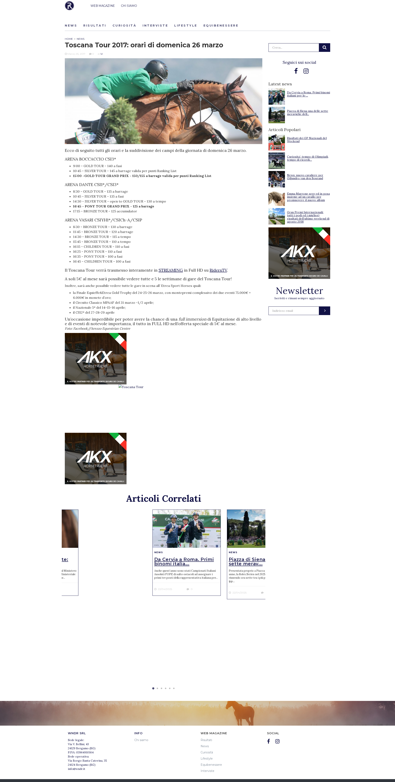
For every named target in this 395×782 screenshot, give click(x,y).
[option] (186, 553)
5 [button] (170, 689)
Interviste (155, 25)
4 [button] (166, 689)
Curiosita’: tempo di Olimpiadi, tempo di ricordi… (308, 158)
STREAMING (171, 270)
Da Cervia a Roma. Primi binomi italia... (184, 562)
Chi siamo (141, 740)
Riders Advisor (69, 5)
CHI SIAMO (129, 6)
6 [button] (174, 689)
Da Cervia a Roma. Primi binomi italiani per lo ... (308, 94)
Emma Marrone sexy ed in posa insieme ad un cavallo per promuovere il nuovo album (308, 197)
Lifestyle (185, 25)
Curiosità (125, 25)
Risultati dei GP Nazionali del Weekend (307, 139)
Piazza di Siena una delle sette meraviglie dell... (307, 112)
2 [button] (157, 689)
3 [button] (161, 689)
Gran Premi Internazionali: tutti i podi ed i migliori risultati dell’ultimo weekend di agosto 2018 (308, 216)
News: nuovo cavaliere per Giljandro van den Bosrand (305, 176)
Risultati (94, 25)
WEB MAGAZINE (103, 6)
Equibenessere (221, 25)
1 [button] (153, 689)
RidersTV (218, 270)
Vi (101, 53)
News (71, 25)
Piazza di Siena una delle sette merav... (259, 562)
